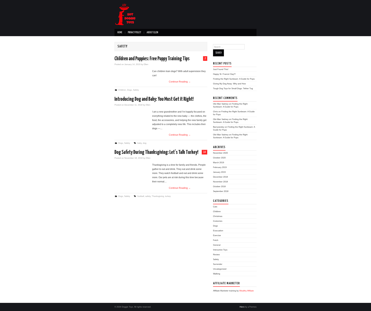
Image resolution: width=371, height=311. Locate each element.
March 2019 (218, 162)
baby (139, 143)
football (140, 196)
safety (148, 196)
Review (216, 254)
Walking (216, 274)
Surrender (217, 264)
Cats (215, 206)
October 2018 (219, 186)
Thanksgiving (158, 196)
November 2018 (220, 181)
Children (122, 90)
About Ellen (152, 32)
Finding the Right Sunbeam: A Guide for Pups (234, 79)
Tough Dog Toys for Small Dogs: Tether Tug (233, 88)
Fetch (215, 240)
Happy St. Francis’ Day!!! (224, 74)
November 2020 (220, 153)
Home (119, 32)
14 (204, 152)
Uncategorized (219, 269)
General (216, 245)
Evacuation (218, 230)
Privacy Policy (134, 32)
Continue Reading (180, 81)
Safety (136, 90)
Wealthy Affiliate (246, 291)
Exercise (217, 235)
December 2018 (220, 177)
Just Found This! (220, 69)
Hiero (242, 307)
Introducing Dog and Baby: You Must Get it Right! (154, 99)
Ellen (146, 64)
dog (144, 143)
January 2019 (219, 172)
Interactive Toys (220, 250)
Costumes (217, 221)
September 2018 (220, 191)
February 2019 (220, 167)
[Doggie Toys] (125, 14)
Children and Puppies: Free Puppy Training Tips (152, 58)
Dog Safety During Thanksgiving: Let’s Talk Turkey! (156, 152)
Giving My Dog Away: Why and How (229, 83)
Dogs (129, 90)
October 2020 (219, 158)
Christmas (217, 216)
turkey (168, 196)
